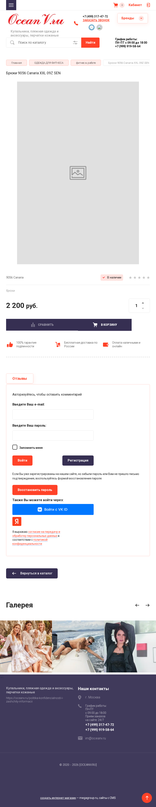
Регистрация (78, 460)
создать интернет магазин (58, 797)
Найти (90, 42)
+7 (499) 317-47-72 (95, 16)
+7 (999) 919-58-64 (99, 730)
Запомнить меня (31, 447)
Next (147, 605)
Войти (22, 460)
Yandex (16, 521)
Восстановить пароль (35, 490)
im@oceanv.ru (95, 738)
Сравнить (46, 324)
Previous (137, 605)
